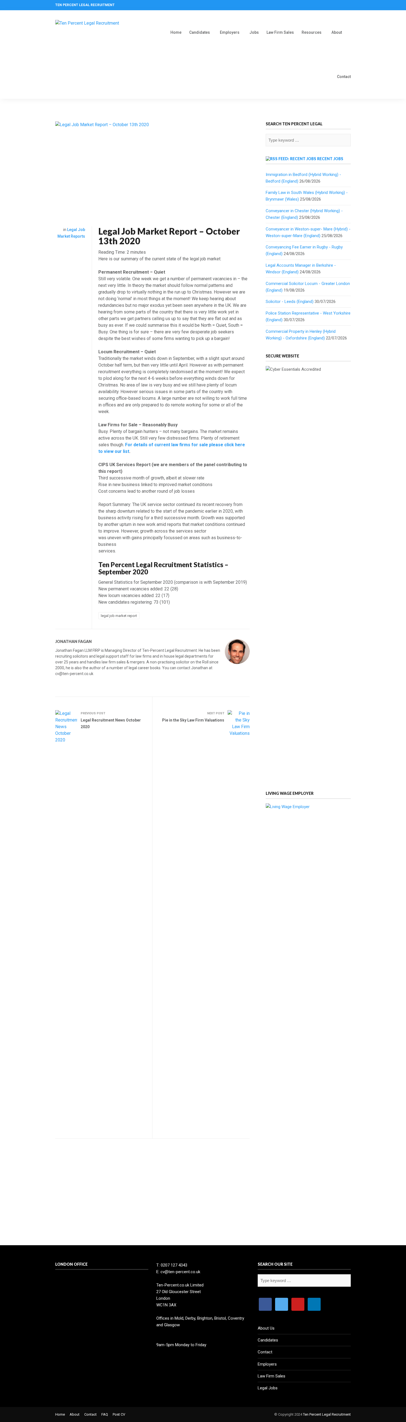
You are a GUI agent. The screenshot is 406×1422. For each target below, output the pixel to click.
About (336, 32)
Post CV (119, 1414)
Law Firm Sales (280, 32)
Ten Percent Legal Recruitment (327, 1414)
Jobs (254, 32)
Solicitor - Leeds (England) (289, 301)
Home (175, 32)
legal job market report (119, 616)
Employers (229, 32)
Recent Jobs (330, 158)
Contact (344, 76)
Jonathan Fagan (73, 641)
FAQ (104, 1414)
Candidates (199, 32)
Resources (311, 32)
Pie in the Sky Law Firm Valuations (193, 720)
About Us (266, 1328)
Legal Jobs (268, 1387)
